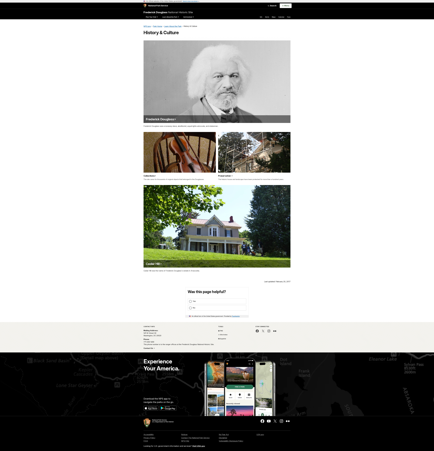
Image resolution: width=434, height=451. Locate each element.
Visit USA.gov (198, 446)
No (194, 308)
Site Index (224, 335)
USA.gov (260, 434)
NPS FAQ (185, 441)
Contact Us (148, 348)
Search (272, 6)
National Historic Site (168, 12)
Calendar (281, 17)
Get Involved (187, 17)
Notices (184, 434)
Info (261, 17)
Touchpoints (236, 316)
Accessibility (149, 434)
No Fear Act (224, 434)
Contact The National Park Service (195, 438)
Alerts (267, 17)
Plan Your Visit (151, 17)
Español (223, 339)
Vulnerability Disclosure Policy (231, 441)
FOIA (146, 441)
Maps (274, 17)
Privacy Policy (149, 438)
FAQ (221, 331)
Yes (194, 301)
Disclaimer (223, 438)
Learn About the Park (169, 17)
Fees (288, 17)
